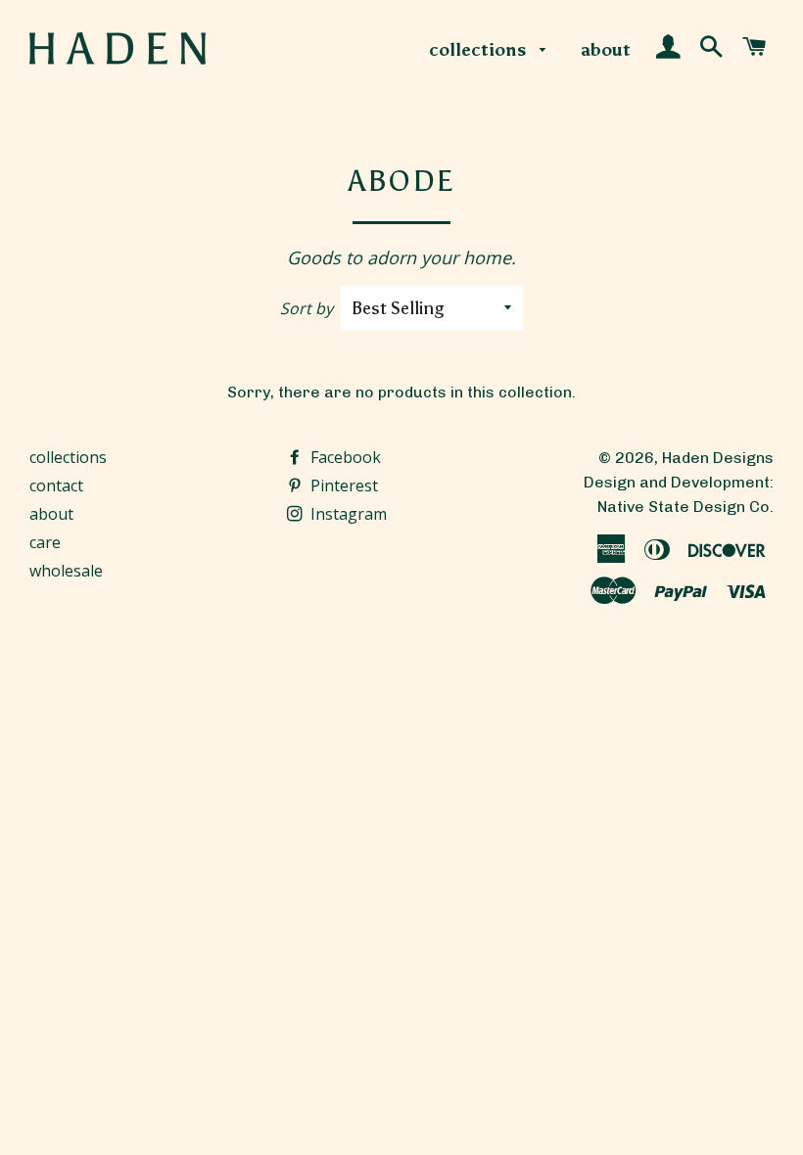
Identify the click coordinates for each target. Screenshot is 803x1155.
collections (479, 50)
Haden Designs (718, 457)
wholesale (66, 570)
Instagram (347, 514)
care (45, 542)
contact (56, 485)
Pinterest (342, 485)
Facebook (344, 457)
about (606, 50)
